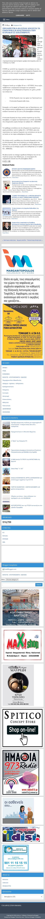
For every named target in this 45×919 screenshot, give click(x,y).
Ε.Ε (3, 532)
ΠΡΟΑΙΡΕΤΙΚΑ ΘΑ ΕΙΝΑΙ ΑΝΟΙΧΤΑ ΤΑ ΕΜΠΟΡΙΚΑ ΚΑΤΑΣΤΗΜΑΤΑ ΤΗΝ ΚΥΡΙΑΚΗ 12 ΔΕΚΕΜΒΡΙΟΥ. (21, 30)
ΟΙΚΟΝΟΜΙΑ (6, 412)
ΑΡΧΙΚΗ (5, 367)
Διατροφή (6, 396)
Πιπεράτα (6, 390)
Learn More (20, 15)
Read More (15, 177)
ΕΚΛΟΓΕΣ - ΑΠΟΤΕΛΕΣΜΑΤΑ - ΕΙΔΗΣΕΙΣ (15, 377)
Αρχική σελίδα (21, 240)
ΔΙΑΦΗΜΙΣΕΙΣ (7, 409)
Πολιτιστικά (6, 405)
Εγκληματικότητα (8, 386)
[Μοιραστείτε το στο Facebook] (9, 161)
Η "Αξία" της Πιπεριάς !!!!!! (19, 441)
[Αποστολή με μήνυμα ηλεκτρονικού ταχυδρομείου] (3, 161)
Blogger (36, 915)
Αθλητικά (5, 402)
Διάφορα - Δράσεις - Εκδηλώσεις (13, 383)
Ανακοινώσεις (7, 399)
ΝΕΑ (4, 542)
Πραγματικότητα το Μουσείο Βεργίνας (23, 432)
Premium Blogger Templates (33, 917)
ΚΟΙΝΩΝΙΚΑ (6, 374)
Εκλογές (5, 536)
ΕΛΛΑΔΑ (5, 539)
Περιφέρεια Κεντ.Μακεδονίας (12, 380)
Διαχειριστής (17, 25)
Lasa (22, 917)
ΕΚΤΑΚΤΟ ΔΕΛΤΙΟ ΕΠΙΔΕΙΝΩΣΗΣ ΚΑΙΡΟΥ (23, 169)
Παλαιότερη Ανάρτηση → (35, 240)
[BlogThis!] (5, 161)
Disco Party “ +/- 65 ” (17, 468)
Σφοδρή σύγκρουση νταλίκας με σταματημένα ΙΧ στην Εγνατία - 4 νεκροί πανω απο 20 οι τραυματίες (26, 424)
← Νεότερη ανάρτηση (9, 240)
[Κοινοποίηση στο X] (7, 161)
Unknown (5, 882)
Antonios (5, 879)
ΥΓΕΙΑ (4, 371)
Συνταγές (5, 393)
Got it (28, 15)
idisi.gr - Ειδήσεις (21, 915)
